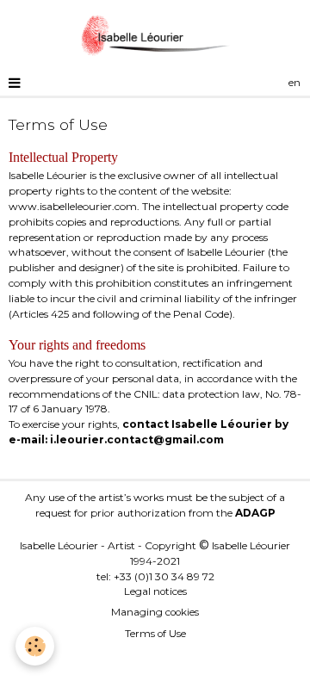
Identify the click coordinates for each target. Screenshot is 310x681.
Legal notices (155, 591)
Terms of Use (155, 634)
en (294, 83)
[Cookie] (35, 646)
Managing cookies (155, 612)
